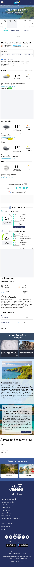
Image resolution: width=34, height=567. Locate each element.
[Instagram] (19, 537)
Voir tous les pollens (19, 227)
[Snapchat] (15, 537)
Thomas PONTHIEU (18, 45)
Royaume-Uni (6, 5)
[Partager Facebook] (17, 188)
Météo (1, 5)
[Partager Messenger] (24, 188)
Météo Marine (5, 527)
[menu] (2, 2)
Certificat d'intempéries (8, 505)
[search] (31, 2)
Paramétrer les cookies (25, 556)
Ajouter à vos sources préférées (18, 192)
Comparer (26, 30)
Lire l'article (26, 432)
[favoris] (27, 10)
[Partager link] (13, 188)
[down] (17, 400)
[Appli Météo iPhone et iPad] (11, 545)
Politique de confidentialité (11, 556)
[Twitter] (10, 537)
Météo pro (4, 529)
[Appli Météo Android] (23, 545)
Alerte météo (5, 507)
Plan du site (26, 551)
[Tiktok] (27, 537)
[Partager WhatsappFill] (27, 188)
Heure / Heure (14, 30)
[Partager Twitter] (20, 188)
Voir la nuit (28, 70)
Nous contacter (6, 516)
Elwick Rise (18, 5)
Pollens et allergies (12, 211)
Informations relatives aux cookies (17, 553)
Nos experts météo (7, 502)
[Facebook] (6, 537)
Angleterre (12, 5)
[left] (1, 23)
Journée (5, 30)
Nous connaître (6, 510)
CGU (16, 551)
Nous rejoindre (6, 513)
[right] (32, 23)
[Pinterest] (23, 537)
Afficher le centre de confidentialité (18, 558)
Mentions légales (9, 551)
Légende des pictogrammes (10, 519)
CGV (20, 551)
